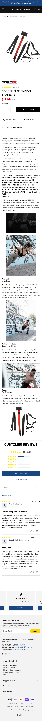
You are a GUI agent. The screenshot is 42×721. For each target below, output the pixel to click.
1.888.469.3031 (19, 645)
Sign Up (35, 631)
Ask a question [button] (20, 480)
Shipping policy (28, 710)
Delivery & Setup (9, 667)
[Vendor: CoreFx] (9, 84)
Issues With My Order (11, 672)
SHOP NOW (21, 608)
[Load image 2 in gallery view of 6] (17, 77)
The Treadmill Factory (20, 704)
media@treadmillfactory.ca (22, 649)
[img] (6, 501)
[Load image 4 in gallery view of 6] (22, 77)
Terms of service (16, 710)
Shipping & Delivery (10, 665)
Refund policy (19, 706)
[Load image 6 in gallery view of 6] (27, 77)
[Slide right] (39, 47)
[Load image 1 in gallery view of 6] (15, 77)
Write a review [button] (21, 473)
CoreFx (4, 16)
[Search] (35, 9)
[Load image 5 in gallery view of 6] (25, 77)
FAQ (4, 675)
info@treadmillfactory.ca (23, 647)
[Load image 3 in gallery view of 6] (20, 77)
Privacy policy (30, 706)
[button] (3, 9)
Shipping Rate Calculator (12, 670)
